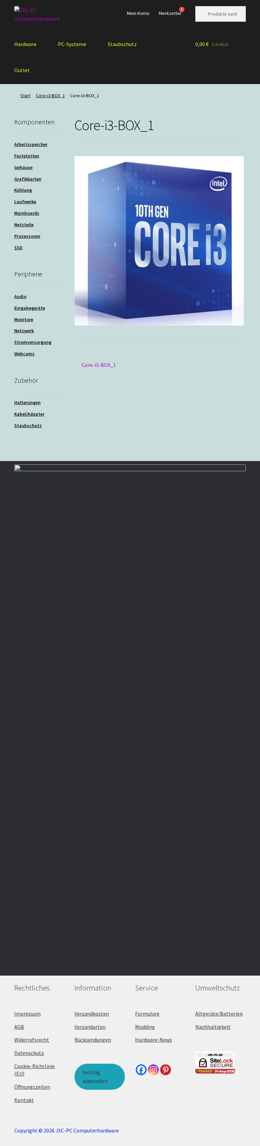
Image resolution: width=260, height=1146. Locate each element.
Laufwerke (25, 202)
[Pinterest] (165, 1069)
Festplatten (26, 156)
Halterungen (27, 402)
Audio (20, 296)
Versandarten (90, 1026)
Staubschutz (122, 44)
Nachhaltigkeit (213, 1026)
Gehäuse (23, 167)
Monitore (23, 319)
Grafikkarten (27, 179)
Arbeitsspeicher (30, 144)
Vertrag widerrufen (95, 1076)
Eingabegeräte (29, 308)
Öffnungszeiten (32, 1086)
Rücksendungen (92, 1039)
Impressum (27, 1013)
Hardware (25, 44)
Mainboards (26, 213)
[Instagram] (153, 1069)
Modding (145, 1026)
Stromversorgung (32, 342)
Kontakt (24, 1100)
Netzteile (24, 225)
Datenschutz (29, 1052)
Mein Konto (138, 13)
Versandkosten (91, 1013)
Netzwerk (24, 331)
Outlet (22, 70)
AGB (19, 1026)
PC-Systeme (72, 44)
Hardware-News (153, 1039)
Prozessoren (27, 236)
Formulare (147, 1013)
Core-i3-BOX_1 (50, 95)
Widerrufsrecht (31, 1039)
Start (25, 95)
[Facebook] (141, 1069)
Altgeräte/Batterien (219, 1013)
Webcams (24, 354)
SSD (18, 248)
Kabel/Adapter (29, 414)
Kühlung (23, 190)
